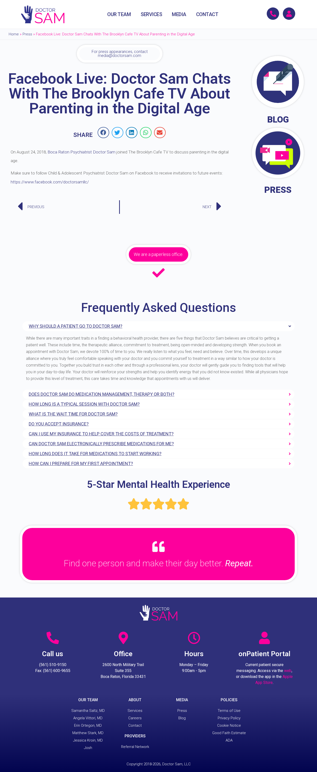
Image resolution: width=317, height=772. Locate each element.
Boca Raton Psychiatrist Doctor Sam (81, 151)
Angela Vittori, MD (88, 718)
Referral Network (135, 747)
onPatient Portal (264, 654)
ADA (229, 740)
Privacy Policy (229, 718)
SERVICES (151, 14)
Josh (88, 748)
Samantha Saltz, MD (88, 710)
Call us (52, 654)
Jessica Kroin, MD (88, 740)
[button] (103, 132)
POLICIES (229, 699)
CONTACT (207, 14)
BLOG (278, 120)
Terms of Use (229, 710)
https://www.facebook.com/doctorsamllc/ (50, 181)
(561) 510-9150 (52, 664)
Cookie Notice (229, 725)
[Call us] (53, 638)
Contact (135, 725)
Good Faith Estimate (229, 733)
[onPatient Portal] (264, 638)
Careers (135, 718)
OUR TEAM (119, 14)
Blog (182, 718)
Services (135, 710)
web (287, 670)
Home (14, 34)
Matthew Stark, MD (88, 733)
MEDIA (179, 14)
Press (27, 34)
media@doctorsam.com (119, 55)
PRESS (277, 190)
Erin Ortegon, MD (88, 725)
